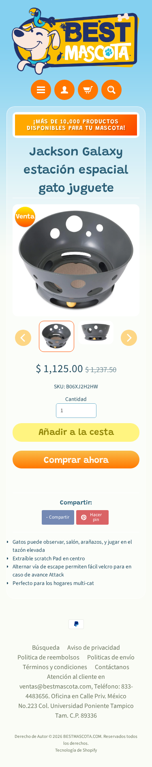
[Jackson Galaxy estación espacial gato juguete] (56, 336)
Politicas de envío (111, 657)
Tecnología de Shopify (76, 750)
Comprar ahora (76, 460)
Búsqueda (46, 647)
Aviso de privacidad (93, 647)
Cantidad (76, 399)
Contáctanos (112, 667)
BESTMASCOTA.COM (82, 736)
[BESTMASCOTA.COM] (76, 41)
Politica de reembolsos (48, 657)
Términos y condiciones (55, 667)
